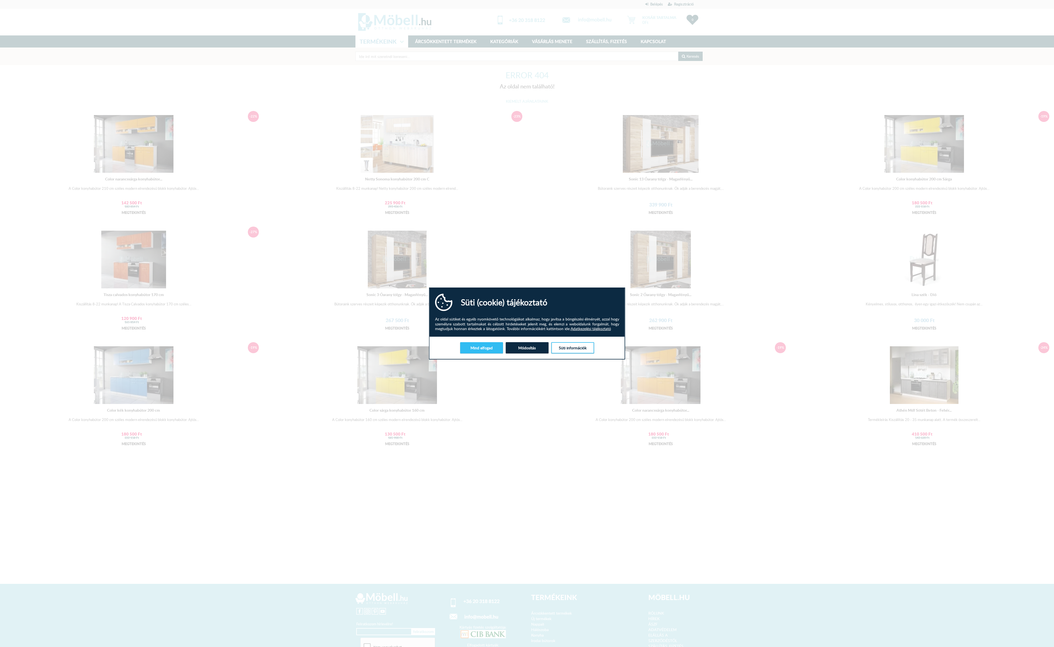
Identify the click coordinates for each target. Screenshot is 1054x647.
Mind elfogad (481, 347)
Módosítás (527, 347)
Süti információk (573, 347)
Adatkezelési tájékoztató (591, 328)
